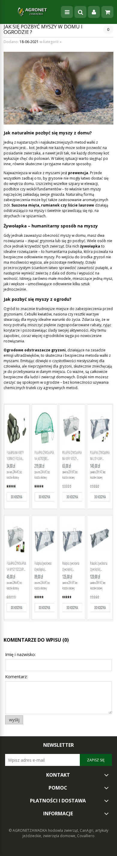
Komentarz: (16, 676)
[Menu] (67, 12)
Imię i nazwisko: (20, 654)
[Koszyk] (107, 12)
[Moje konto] (94, 12)
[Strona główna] (32, 12)
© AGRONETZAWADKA (28, 830)
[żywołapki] (58, 511)
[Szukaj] (80, 12)
